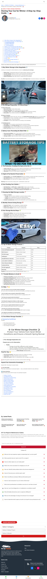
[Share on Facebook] (39, 18)
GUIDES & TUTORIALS (6, 8)
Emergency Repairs (8, 393)
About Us (3, 562)
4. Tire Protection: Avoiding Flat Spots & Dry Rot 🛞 (14, 47)
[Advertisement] (23, 31)
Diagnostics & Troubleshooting (10, 377)
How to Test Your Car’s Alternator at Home (21, 425)
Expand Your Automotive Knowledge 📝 (12, 61)
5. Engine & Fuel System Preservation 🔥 (12, 49)
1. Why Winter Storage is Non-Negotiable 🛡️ (12, 40)
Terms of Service (4, 567)
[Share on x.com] (42, 18)
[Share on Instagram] (44, 18)
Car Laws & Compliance (8, 391)
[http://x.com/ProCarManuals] (35, 568)
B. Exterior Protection (9, 44)
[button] (44, 1)
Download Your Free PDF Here (9, 319)
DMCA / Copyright (5, 571)
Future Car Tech (7, 394)
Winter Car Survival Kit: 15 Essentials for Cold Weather (7, 419)
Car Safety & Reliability (8, 382)
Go (23, 536)
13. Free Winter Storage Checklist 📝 (11, 59)
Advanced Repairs (7, 390)
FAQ (25, 548)
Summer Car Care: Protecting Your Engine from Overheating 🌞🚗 (23, 420)
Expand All (23, 446)
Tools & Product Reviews (9, 384)
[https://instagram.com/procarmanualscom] (38, 568)
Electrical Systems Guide (9, 381)
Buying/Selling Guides (8, 387)
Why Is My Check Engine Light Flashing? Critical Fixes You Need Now (8, 425)
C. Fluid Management (9, 45)
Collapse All (23, 450)
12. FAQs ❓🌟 (7, 58)
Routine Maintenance (8, 385)
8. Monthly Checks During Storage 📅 (11, 53)
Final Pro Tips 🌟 (7, 60)
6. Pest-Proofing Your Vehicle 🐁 (10, 50)
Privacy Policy (4, 566)
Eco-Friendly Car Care (8, 389)
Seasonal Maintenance (16, 8)
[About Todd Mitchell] (5, 18)
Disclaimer (3, 569)
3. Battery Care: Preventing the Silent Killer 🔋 (13, 46)
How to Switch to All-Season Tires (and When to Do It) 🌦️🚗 (38, 425)
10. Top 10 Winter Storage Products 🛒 (11, 55)
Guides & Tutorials (7, 375)
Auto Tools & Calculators (29, 550)
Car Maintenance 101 (8, 376)
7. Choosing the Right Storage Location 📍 (12, 51)
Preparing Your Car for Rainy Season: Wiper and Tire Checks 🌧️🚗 (38, 420)
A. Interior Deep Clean (9, 42)
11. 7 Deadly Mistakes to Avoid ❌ (10, 56)
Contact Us (3, 564)
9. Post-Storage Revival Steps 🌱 (10, 54)
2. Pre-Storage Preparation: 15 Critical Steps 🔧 (13, 41)
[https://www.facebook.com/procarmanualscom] (32, 568)
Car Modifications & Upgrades (10, 386)
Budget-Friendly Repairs (9, 380)
